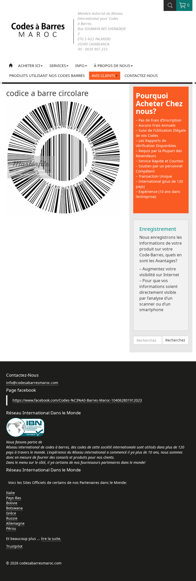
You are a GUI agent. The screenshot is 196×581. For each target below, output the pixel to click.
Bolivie (11, 502)
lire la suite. (51, 538)
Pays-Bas (13, 497)
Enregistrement (157, 229)
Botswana (14, 508)
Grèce (11, 513)
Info (79, 65)
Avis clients (103, 75)
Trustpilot (14, 546)
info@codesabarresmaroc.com (32, 382)
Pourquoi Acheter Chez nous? (159, 103)
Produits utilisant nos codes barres (47, 75)
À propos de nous (112, 65)
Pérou (11, 528)
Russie (11, 518)
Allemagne (15, 523)
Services (58, 65)
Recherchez (175, 340)
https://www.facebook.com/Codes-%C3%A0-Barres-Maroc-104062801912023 (77, 400)
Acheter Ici (29, 65)
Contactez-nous (141, 75)
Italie (10, 492)
